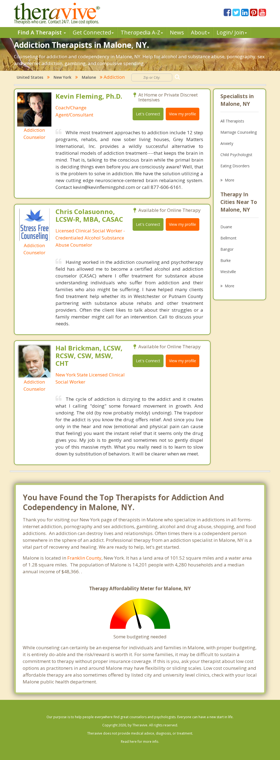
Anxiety (226, 143)
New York (62, 77)
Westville (228, 271)
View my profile (182, 113)
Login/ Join (230, 32)
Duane (226, 226)
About (199, 32)
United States (30, 77)
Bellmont (228, 238)
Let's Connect (148, 113)
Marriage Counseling (238, 132)
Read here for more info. (140, 741)
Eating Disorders (235, 165)
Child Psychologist (236, 154)
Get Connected (92, 32)
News (177, 32)
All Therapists (232, 121)
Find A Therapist (40, 32)
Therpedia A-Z (140, 32)
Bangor (227, 249)
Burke (225, 260)
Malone (89, 77)
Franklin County (84, 558)
